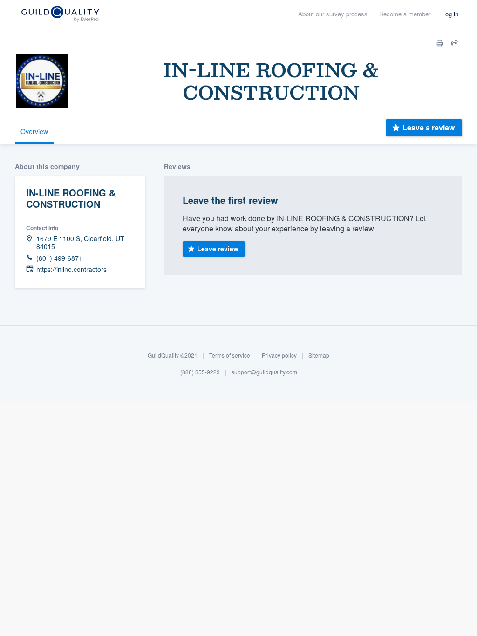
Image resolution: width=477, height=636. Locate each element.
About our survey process (333, 13)
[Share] (454, 42)
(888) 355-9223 (200, 372)
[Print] (439, 42)
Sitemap (318, 355)
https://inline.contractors (71, 269)
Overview (34, 131)
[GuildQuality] (60, 14)
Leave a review (428, 127)
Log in (450, 13)
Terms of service (229, 355)
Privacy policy (279, 355)
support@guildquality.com (264, 372)
